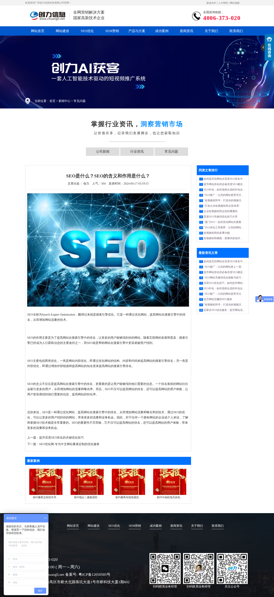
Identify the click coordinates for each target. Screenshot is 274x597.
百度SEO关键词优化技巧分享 (220, 216)
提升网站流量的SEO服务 (218, 299)
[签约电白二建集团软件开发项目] (87, 494)
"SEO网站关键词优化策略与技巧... (223, 277)
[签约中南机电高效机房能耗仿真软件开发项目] (170, 494)
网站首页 (37, 31)
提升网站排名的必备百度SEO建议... (224, 184)
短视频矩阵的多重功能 (217, 232)
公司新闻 (102, 151)
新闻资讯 (186, 31)
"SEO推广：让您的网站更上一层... (223, 266)
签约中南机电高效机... (169, 497)
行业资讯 (137, 151)
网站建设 (62, 31)
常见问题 (80, 101)
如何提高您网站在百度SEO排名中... (224, 178)
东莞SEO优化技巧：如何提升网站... (224, 283)
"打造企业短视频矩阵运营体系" (222, 205)
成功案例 (162, 31)
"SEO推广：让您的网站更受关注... (223, 195)
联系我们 (236, 31)
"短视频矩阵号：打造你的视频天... (224, 200)
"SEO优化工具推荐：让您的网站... (223, 227)
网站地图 (235, 2)
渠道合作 (211, 2)
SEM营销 (112, 31)
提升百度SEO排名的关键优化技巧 (61, 437)
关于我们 (211, 31)
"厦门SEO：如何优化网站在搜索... (223, 222)
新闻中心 (64, 101)
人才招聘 (223, 2)
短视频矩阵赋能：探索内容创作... (223, 238)
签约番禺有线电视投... (128, 497)
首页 (52, 101)
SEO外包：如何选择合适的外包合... (224, 189)
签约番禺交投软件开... (46, 497)
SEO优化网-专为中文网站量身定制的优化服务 (69, 444)
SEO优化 (87, 31)
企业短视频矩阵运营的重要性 (221, 211)
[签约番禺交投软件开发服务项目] (46, 494)
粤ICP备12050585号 (94, 574)
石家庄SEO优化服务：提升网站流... (224, 310)
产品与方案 (136, 31)
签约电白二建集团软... (87, 497)
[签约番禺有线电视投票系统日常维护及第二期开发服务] (128, 494)
